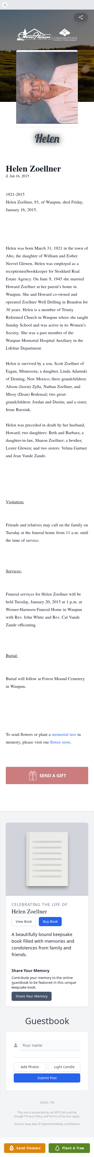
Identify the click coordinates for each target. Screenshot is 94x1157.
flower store (60, 742)
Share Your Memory (31, 996)
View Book (24, 921)
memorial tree (64, 734)
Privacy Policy (33, 1116)
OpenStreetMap (52, 1124)
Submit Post (47, 1078)
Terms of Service (60, 1116)
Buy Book (50, 921)
